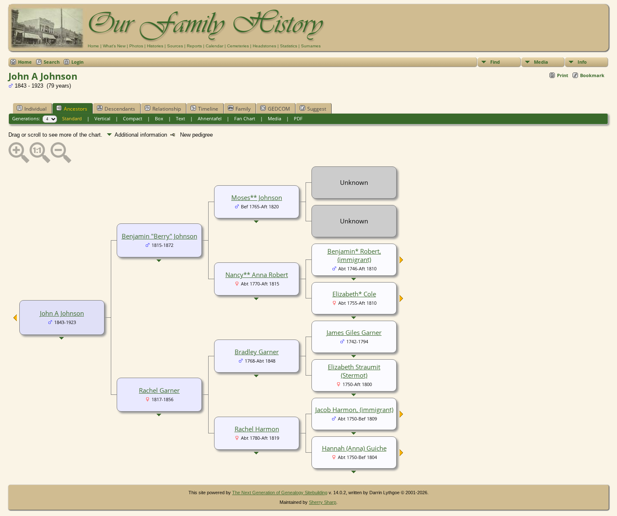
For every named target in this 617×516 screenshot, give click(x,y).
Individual (35, 108)
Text (180, 118)
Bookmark (592, 75)
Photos (136, 46)
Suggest (316, 108)
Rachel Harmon (257, 429)
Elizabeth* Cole (354, 294)
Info (582, 62)
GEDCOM (279, 108)
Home (93, 46)
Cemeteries (238, 46)
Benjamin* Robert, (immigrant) (354, 255)
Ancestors (75, 108)
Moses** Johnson (256, 197)
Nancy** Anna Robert (256, 274)
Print (562, 75)
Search (52, 62)
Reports (194, 46)
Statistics (288, 46)
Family (243, 108)
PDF (298, 118)
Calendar (214, 46)
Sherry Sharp (322, 502)
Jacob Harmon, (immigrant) (354, 409)
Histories (155, 46)
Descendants (120, 108)
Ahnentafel (210, 118)
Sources (175, 46)
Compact (132, 118)
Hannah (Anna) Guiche (354, 448)
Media (541, 62)
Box (159, 118)
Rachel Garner (159, 390)
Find (495, 62)
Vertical (102, 118)
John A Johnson (62, 313)
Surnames (311, 46)
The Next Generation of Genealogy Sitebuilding (279, 492)
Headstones (264, 46)
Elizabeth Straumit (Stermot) (354, 371)
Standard (72, 118)
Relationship (166, 108)
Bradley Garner (257, 351)
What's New (114, 46)
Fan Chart (244, 118)
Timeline (208, 108)
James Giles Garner (354, 332)
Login (77, 62)
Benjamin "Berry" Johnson (159, 236)
